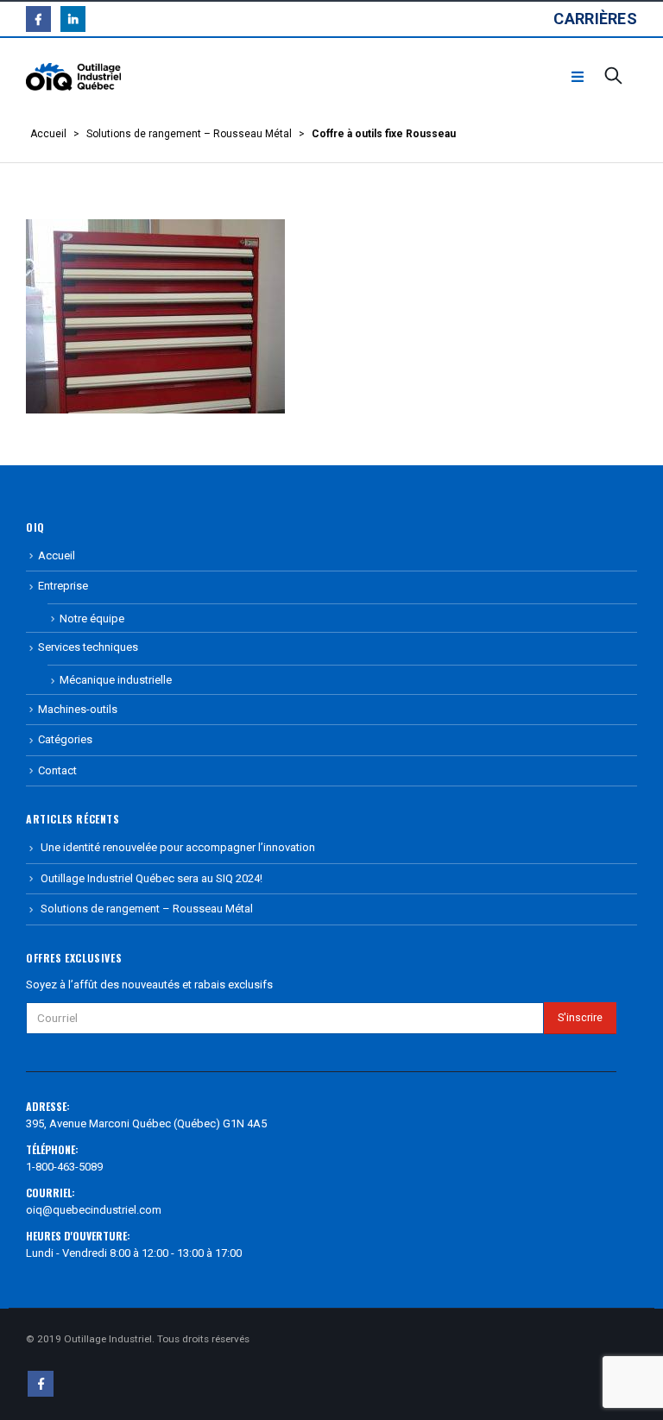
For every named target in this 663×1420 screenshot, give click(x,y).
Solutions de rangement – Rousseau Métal (189, 134)
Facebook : (41, 1384)
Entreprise (63, 585)
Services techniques (88, 647)
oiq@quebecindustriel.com (93, 1209)
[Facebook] (38, 18)
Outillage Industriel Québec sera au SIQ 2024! (151, 878)
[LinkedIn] (72, 18)
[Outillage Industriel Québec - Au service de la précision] (73, 77)
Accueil (48, 134)
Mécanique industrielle (116, 679)
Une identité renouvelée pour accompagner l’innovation (178, 847)
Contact (57, 770)
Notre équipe (92, 618)
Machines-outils (77, 709)
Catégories (65, 739)
